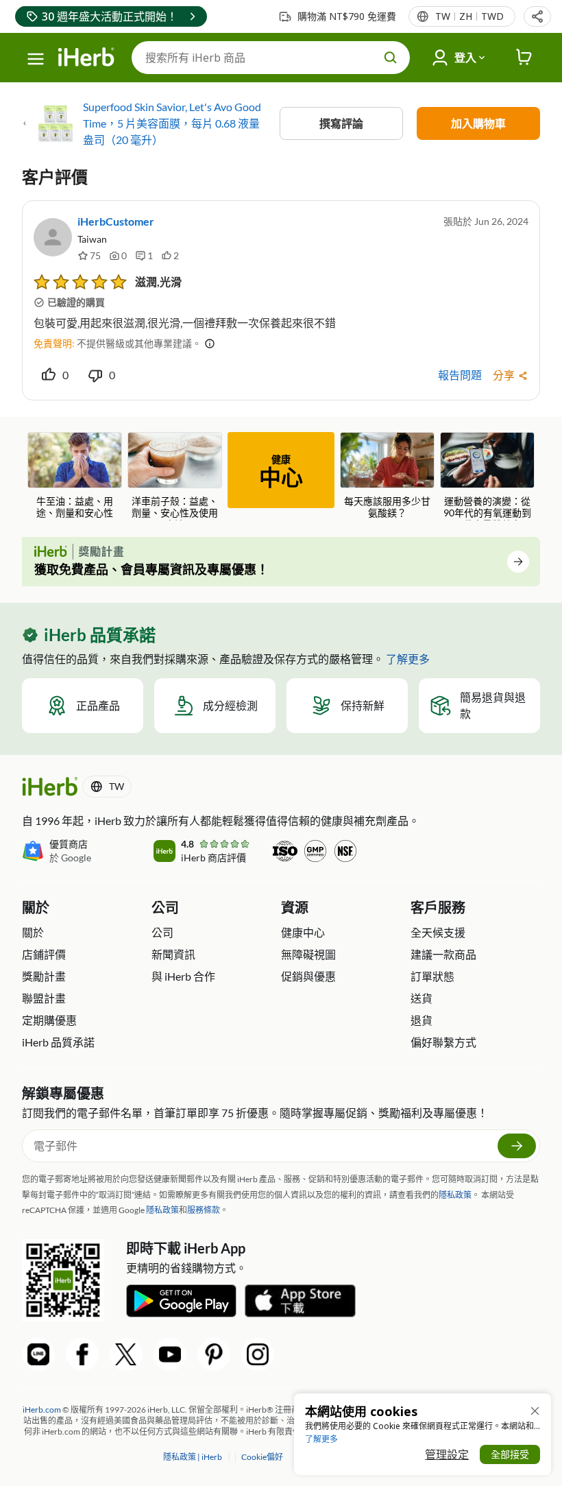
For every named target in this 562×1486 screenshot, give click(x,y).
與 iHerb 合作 (183, 976)
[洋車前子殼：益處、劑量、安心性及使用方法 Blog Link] (174, 476)
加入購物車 (478, 123)
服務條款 (203, 1210)
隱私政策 (455, 1195)
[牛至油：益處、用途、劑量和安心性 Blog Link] (74, 475)
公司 (162, 932)
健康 (281, 471)
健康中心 (303, 932)
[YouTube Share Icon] (170, 1354)
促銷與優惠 (308, 976)
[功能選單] (35, 59)
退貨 (421, 1020)
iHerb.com (42, 1409)
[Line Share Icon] (38, 1354)
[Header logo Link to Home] (86, 57)
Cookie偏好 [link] (262, 1457)
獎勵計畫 (44, 976)
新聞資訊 (173, 954)
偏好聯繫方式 (443, 1041)
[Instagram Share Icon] (258, 1354)
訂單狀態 (432, 976)
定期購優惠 (49, 1020)
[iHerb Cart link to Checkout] (524, 57)
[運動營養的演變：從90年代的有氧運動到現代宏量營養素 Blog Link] (487, 476)
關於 (33, 932)
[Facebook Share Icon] (82, 1354)
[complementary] (261, 1457)
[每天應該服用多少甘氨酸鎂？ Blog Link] (387, 475)
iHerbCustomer (115, 221)
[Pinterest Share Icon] (214, 1354)
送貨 (421, 998)
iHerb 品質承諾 (58, 1041)
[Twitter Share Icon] (126, 1354)
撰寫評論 (341, 123)
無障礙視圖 (308, 954)
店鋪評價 (44, 954)
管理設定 (447, 1454)
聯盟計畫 (44, 998)
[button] (537, 16)
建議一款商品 (443, 954)
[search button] (390, 57)
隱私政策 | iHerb (193, 1457)
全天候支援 (438, 932)
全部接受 (510, 1454)
